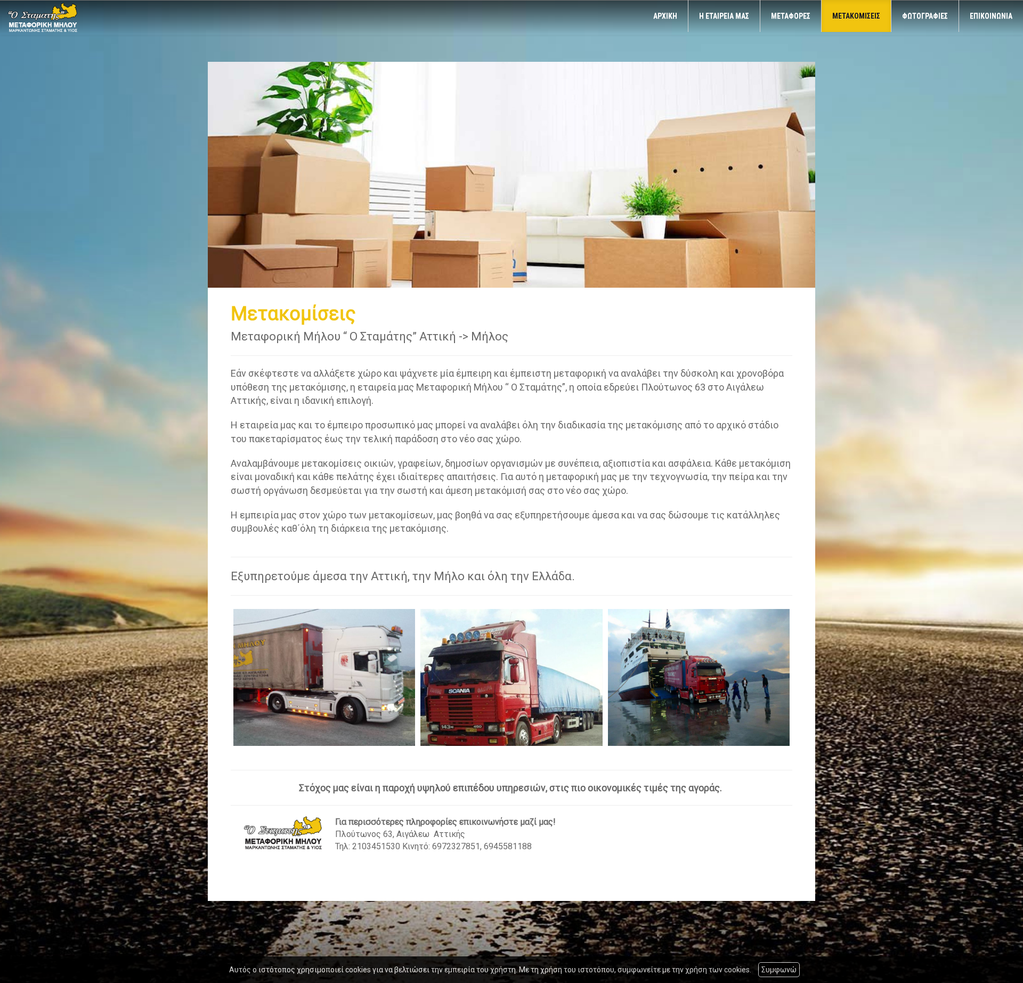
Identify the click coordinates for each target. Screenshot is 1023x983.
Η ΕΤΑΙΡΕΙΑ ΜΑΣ (724, 16)
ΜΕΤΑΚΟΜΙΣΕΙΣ (856, 16)
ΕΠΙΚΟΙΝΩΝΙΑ (991, 16)
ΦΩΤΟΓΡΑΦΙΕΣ (925, 16)
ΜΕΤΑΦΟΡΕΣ (790, 16)
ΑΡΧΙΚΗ (665, 16)
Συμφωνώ (779, 969)
